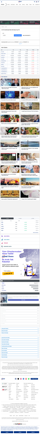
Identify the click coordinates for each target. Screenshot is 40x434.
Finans (10, 386)
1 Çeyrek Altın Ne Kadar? (29, 408)
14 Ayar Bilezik (8, 408)
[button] (1, 1)
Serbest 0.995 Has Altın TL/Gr (4, 73)
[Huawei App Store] (5, 390)
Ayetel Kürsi (33, 397)
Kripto (27, 4)
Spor (9, 395)
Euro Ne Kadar (4, 350)
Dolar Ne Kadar (4, 348)
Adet (3, 33)
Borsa (9, 4)
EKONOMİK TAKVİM (7, 246)
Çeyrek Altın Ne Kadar (6, 337)
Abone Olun (23, 299)
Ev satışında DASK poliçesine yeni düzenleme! (29, 99)
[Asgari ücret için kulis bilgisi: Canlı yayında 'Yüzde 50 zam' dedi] (10, 82)
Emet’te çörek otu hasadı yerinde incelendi (9, 123)
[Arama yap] (34, 1)
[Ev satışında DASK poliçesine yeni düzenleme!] (30, 94)
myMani (17, 399)
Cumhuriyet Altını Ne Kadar (7, 346)
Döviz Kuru (17, 412)
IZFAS (2, 222)
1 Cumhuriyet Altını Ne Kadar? (17, 409)
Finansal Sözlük (26, 386)
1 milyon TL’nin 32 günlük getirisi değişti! (28, 199)
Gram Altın (2, 51)
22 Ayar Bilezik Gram (4, 71)
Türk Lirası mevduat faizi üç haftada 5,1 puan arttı (19, 403)
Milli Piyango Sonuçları (35, 389)
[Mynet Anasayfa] (20, 1)
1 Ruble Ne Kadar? (5, 411)
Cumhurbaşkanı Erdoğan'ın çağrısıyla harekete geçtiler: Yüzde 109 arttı (29, 124)
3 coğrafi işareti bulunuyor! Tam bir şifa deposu (29, 111)
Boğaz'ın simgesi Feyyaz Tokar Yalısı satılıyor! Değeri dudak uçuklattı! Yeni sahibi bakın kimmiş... (19, 406)
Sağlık (17, 384)
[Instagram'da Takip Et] (21, 379)
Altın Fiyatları (26, 391)
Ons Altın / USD (3, 53)
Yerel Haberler (11, 399)
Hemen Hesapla (18, 35)
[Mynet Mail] (38, 1)
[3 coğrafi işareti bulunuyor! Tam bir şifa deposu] (30, 106)
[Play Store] (5, 383)
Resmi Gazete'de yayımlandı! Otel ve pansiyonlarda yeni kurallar (27, 187)
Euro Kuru (25, 394)
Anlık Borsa (13, 4)
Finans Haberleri (5, 407)
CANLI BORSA (6, 239)
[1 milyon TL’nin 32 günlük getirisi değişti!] (30, 194)
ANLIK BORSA (6, 236)
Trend (10, 392)
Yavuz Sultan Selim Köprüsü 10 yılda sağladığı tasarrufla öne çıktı (29, 149)
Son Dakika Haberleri (12, 383)
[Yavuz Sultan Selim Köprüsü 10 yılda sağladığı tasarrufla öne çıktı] (30, 143)
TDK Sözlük (33, 395)
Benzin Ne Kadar (5, 330)
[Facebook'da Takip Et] (15, 379)
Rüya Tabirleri (26, 395)
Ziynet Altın (2, 66)
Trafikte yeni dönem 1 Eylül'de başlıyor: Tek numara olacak (9, 149)
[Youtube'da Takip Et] (26, 379)
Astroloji (17, 386)
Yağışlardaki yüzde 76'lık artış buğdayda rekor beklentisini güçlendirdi (29, 88)
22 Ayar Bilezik (21, 408)
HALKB (2, 226)
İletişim (11, 415)
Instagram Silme (33, 394)
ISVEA (2, 224)
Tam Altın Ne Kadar (5, 341)
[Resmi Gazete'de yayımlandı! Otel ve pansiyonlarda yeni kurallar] (30, 181)
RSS (29, 415)
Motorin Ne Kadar (5, 332)
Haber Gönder (35, 378)
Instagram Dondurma (34, 392)
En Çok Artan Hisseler (22, 411)
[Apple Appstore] (5, 387)
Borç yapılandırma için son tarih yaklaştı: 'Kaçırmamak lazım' (8, 175)
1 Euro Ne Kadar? (33, 409)
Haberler (10, 384)
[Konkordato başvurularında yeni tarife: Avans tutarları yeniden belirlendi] (30, 156)
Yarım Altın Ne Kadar (5, 344)
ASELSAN (3, 288)
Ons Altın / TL (3, 55)
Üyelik (17, 415)
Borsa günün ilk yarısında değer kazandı (8, 99)
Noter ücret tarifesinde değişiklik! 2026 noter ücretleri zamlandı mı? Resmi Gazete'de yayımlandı (9, 162)
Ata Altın (2, 64)
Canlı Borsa (25, 384)
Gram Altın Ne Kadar (5, 339)
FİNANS (2, 4)
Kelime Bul (33, 384)
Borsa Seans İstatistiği (27, 383)
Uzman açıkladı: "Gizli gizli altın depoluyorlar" (9, 199)
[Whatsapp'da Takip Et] (28, 379)
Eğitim (10, 394)
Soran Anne (33, 386)
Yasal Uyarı (26, 415)
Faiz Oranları (27, 412)
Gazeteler (17, 392)
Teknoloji (17, 383)
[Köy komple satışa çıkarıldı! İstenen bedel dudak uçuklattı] (10, 106)
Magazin (10, 391)
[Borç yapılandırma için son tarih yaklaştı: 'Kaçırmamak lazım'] (10, 169)
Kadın (10, 389)
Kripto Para (25, 389)
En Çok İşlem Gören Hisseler (31, 411)
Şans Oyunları (18, 395)
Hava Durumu (26, 397)
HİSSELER (6, 243)
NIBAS (2, 230)
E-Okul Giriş (33, 391)
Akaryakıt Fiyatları (5, 328)
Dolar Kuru (25, 392)
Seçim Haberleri (18, 389)
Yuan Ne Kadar (4, 354)
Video (10, 397)
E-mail (17, 394)
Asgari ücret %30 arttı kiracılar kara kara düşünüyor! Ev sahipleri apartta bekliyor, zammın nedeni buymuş (19, 404)
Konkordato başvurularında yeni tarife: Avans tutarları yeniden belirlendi (29, 162)
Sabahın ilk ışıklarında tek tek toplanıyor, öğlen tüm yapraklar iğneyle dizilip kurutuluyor (29, 136)
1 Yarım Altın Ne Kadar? (6, 409)
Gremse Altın (3, 62)
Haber (30, 4)
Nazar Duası (33, 399)
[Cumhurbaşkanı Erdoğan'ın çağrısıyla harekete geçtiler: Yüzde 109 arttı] (30, 118)
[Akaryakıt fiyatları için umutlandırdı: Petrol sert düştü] (10, 181)
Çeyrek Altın (2, 57)
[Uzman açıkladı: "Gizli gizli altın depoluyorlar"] (10, 194)
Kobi (17, 397)
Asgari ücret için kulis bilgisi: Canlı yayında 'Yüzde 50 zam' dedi (9, 88)
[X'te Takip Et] (18, 379)
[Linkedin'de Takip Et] (23, 379)
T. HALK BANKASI (4, 290)
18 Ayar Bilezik (14, 408)
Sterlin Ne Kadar (5, 352)
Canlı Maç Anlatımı (19, 391)
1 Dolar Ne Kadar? (26, 409)
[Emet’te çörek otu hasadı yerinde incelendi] (10, 118)
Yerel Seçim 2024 (12, 407)
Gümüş (23, 4)
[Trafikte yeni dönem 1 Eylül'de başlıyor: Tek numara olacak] (10, 143)
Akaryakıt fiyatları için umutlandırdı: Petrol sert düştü (9, 187)
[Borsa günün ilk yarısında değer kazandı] (10, 94)
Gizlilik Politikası (21, 415)
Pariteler (21, 412)
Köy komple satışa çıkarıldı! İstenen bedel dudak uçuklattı (8, 112)
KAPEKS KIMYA (4, 285)
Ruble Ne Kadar (4, 357)
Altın (20, 4)
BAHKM (2, 228)
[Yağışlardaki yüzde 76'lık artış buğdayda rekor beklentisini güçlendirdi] (30, 82)
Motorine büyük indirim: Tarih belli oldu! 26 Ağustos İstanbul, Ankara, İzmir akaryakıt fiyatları (9, 136)
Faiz (33, 4)
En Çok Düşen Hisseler (13, 411)
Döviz (17, 4)
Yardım (14, 415)
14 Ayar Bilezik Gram (4, 68)
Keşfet (25, 399)
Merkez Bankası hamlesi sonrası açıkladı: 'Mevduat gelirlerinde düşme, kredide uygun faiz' (29, 175)
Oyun (32, 383)
